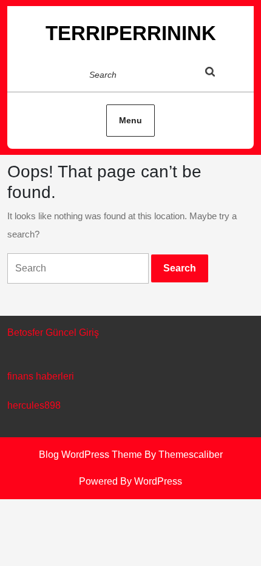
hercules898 (34, 405)
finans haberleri (40, 376)
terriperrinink (131, 33)
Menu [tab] (130, 120)
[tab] (221, 74)
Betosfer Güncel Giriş (53, 332)
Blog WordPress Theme (90, 454)
